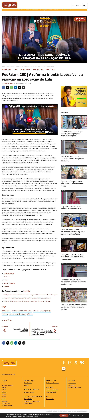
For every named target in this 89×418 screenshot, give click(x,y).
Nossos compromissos (74, 387)
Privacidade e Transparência (31, 401)
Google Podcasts (9, 283)
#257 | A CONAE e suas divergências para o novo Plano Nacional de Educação (27, 301)
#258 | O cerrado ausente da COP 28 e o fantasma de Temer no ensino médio (27, 298)
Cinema (4, 399)
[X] (7, 87)
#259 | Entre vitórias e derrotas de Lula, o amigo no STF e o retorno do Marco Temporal (30, 295)
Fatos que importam (7, 385)
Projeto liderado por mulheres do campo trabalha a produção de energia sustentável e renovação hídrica (44, 331)
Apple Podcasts (9, 273)
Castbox (6, 277)
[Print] (23, 87)
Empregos (4, 401)
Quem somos (72, 383)
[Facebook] (3, 87)
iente (73, 385)
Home (3, 66)
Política (50, 69)
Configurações (76, 415)
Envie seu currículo (29, 392)
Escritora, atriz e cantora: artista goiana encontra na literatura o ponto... (74, 306)
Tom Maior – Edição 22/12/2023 (20, 330)
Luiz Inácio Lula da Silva (21, 311)
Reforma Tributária (17, 314)
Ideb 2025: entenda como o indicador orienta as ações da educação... (72, 158)
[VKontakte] (82, 362)
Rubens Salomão (8, 83)
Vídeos (29, 314)
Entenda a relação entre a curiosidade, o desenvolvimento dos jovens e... (73, 281)
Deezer (6, 280)
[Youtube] (63, 368)
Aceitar (64, 415)
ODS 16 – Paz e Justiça (42, 311)
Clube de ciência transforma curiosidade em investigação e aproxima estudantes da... (73, 231)
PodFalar (38, 69)
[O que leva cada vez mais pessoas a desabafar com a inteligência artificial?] (74, 198)
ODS (13, 66)
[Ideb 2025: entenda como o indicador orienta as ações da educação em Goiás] (74, 147)
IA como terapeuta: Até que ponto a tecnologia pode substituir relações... (71, 133)
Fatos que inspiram (7, 406)
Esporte (4, 390)
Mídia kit (26, 385)
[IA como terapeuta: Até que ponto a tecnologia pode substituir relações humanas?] (74, 122)
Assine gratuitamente (52, 383)
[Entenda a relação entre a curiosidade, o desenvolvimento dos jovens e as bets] (74, 271)
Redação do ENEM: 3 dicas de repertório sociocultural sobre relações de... (72, 256)
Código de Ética (28, 399)
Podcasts (25, 69)
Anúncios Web (28, 383)
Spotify (6, 286)
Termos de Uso (28, 403)
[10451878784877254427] (74, 107)
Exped (70, 385)
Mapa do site (50, 399)
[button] (84, 6)
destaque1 (6, 311)
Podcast (4, 392)
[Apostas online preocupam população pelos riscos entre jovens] (74, 172)
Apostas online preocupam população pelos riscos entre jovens (72, 183)
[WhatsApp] (11, 87)
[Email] (19, 87)
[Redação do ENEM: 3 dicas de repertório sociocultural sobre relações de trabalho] (74, 246)
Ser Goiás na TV (64, 115)
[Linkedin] (15, 87)
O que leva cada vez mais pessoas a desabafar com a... (72, 207)
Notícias (9, 66)
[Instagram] (69, 362)
